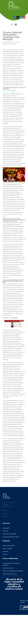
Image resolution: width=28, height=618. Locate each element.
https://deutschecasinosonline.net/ (12, 92)
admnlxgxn (8, 42)
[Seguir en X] (17, 17)
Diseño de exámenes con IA (10, 574)
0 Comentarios (12, 44)
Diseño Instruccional (8, 568)
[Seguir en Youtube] (21, 17)
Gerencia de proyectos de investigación (13, 571)
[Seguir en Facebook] (14, 17)
